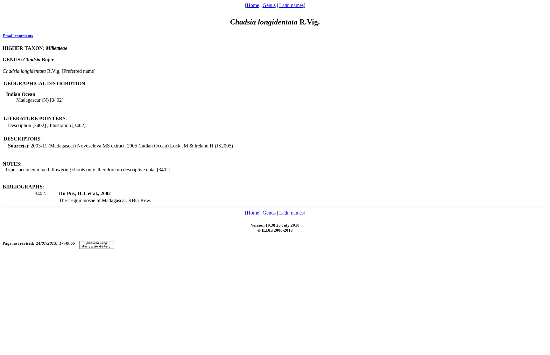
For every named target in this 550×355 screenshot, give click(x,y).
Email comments (18, 35)
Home (253, 5)
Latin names (291, 5)
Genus (269, 5)
